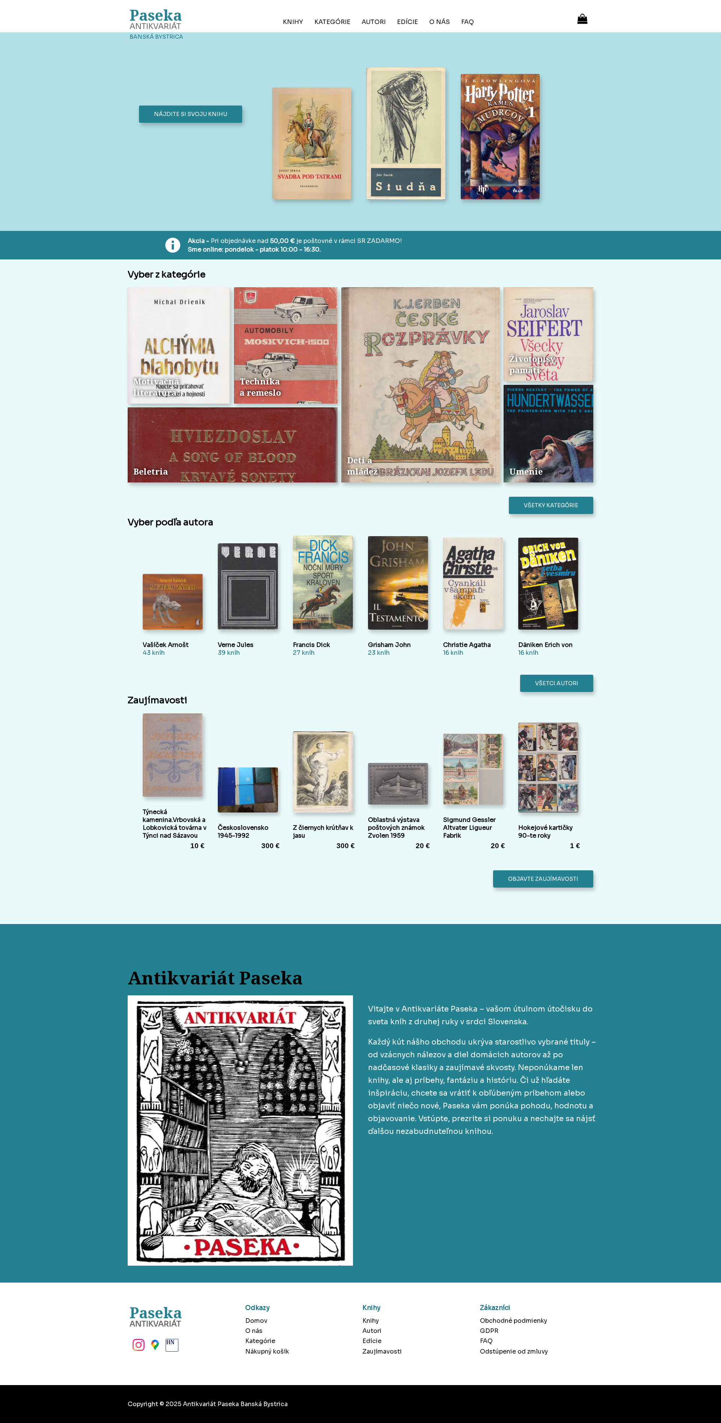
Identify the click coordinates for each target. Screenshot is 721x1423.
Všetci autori (556, 683)
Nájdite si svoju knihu (190, 114)
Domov (256, 1321)
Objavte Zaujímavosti (543, 879)
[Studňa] (408, 134)
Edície (407, 22)
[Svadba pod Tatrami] (313, 144)
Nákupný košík (267, 1351)
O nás (439, 22)
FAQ (467, 22)
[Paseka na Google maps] (154, 1347)
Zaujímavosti (382, 1351)
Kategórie (332, 22)
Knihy (293, 22)
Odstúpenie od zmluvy (514, 1351)
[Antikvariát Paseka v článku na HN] (171, 1347)
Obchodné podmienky (513, 1321)
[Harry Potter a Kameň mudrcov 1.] (502, 137)
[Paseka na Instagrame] (138, 1347)
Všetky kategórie (551, 505)
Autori (374, 22)
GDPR (489, 1331)
